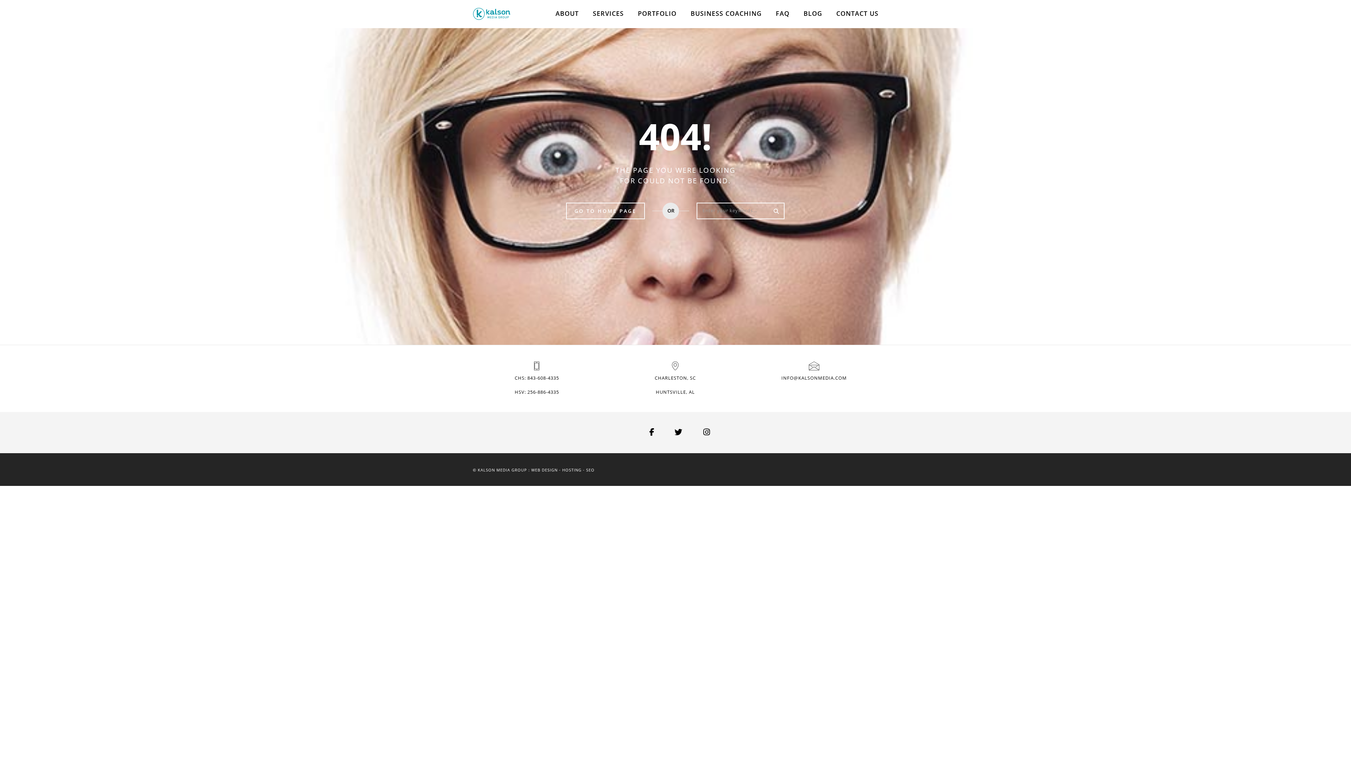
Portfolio (657, 13)
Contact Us (857, 13)
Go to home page (605, 211)
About (567, 13)
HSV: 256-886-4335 (537, 392)
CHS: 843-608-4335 (537, 378)
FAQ (782, 13)
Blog (813, 13)
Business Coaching (726, 13)
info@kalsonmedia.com (814, 378)
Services (608, 13)
